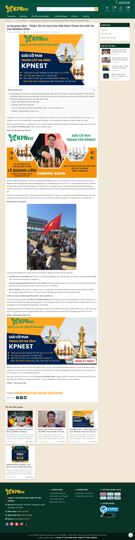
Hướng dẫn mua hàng (83, 493)
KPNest (42, 393)
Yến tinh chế (106, 34)
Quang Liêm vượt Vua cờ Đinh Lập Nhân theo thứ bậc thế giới (51, 430)
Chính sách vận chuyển (59, 496)
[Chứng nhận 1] (109, 509)
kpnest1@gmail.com (21, 519)
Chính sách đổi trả (57, 499)
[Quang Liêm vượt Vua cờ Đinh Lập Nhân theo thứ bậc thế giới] (52, 419)
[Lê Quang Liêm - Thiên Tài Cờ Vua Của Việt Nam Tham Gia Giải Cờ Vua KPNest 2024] (83, 419)
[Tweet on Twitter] (25, 397)
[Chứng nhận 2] (107, 516)
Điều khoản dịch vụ (57, 502)
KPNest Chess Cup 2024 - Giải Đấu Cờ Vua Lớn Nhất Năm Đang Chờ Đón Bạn (19, 466)
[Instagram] (12, 524)
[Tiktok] (26, 524)
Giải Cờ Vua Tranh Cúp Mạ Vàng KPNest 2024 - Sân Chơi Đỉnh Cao (37, 108)
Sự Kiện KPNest (61, 16)
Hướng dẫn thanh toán (84, 496)
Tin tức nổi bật (108, 46)
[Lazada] (21, 524)
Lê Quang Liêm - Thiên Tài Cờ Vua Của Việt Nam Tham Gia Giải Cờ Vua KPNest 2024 (83, 430)
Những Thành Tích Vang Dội (23, 105)
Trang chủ (11, 16)
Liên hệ (86, 16)
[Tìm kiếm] (96, 9)
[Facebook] (7, 524)
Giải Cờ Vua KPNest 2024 (25, 393)
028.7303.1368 (26, 515)
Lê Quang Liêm (55, 393)
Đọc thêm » (30, 442)
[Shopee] (16, 524)
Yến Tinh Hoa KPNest (40, 16)
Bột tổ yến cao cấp (108, 38)
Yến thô (104, 30)
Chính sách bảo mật (57, 493)
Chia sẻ (74, 16)
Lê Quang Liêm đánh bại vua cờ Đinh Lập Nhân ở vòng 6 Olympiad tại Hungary (19, 430)
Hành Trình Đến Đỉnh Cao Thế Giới (25, 102)
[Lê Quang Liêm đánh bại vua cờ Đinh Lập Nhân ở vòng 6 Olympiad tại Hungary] (20, 419)
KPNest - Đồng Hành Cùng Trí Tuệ (25, 111)
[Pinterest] (21, 397)
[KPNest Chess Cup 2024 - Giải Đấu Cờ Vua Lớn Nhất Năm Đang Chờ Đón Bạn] (20, 454)
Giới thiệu (23, 16)
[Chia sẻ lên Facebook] (17, 397)
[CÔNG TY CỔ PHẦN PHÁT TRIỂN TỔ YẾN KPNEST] (17, 9)
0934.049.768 (22, 511)
